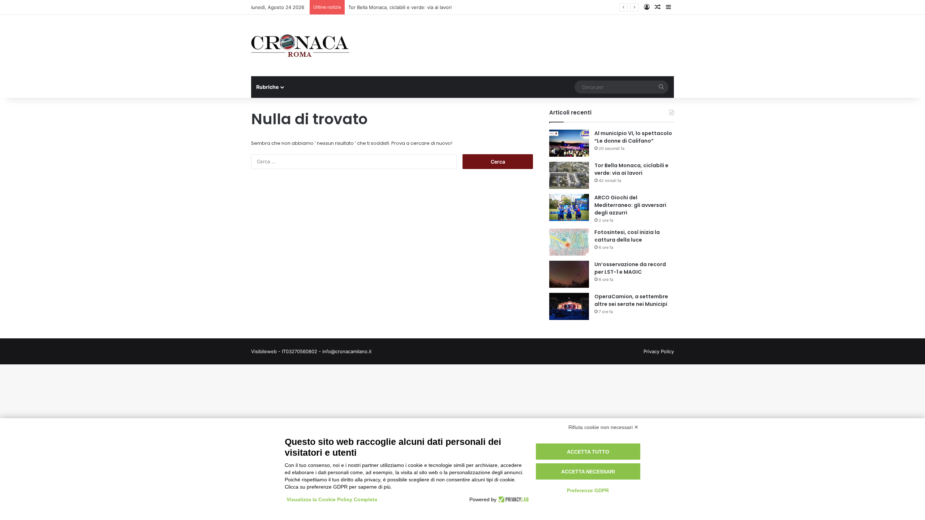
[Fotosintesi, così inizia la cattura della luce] (569, 242)
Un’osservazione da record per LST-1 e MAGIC (630, 268)
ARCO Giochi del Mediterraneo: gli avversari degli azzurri (630, 205)
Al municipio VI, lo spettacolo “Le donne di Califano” (633, 137)
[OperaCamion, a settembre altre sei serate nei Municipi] (569, 306)
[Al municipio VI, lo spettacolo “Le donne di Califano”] (569, 143)
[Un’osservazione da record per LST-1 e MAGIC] (569, 274)
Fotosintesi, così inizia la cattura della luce (627, 236)
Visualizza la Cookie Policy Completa (332, 499)
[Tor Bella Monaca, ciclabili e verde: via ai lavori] (569, 175)
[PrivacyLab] (512, 499)
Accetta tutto (588, 452)
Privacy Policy (659, 351)
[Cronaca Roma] (300, 45)
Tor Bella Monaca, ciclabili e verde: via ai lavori (631, 169)
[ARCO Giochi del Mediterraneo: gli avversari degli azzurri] (569, 207)
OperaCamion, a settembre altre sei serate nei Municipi (631, 300)
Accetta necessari (588, 471)
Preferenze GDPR (588, 490)
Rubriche (267, 87)
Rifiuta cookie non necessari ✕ (603, 427)
